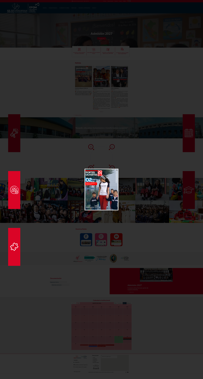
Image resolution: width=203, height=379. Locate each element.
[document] (101, 189)
